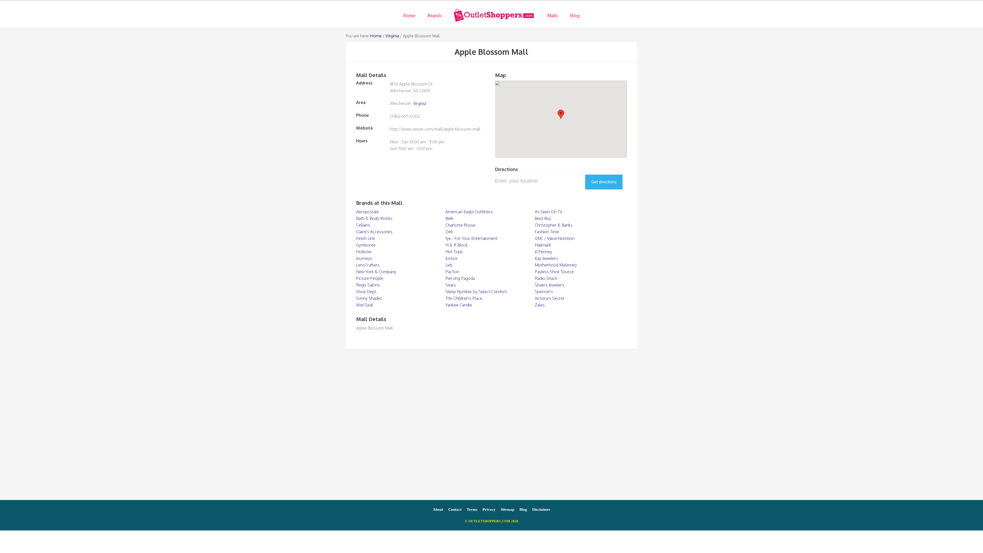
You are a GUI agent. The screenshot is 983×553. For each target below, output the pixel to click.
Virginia (392, 35)
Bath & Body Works (374, 218)
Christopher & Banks (554, 225)
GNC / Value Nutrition (554, 238)
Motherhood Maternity (556, 265)
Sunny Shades (369, 298)
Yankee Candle (458, 304)
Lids (449, 265)
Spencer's (544, 291)
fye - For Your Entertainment (471, 238)
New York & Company (376, 271)
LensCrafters (368, 265)
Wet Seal (364, 304)
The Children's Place (463, 298)
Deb (449, 231)
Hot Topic (454, 251)
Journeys (364, 258)
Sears (450, 285)
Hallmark (543, 245)
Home (376, 35)
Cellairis (363, 225)
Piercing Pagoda (460, 278)
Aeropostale (367, 211)
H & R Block (456, 245)
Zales (540, 304)
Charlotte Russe (460, 225)
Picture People (369, 278)
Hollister (364, 251)
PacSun (452, 271)
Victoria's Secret (549, 298)
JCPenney (543, 251)
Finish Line (365, 238)
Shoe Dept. (366, 291)
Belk (449, 218)
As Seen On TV (548, 211)
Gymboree (366, 245)
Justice (451, 258)
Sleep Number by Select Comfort (476, 291)
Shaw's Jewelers (549, 285)
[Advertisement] (491, 427)
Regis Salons (368, 285)
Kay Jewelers (546, 258)
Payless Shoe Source (554, 271)
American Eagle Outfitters (469, 211)
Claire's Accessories (374, 231)
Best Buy (543, 218)
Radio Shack (546, 278)
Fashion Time (547, 231)
